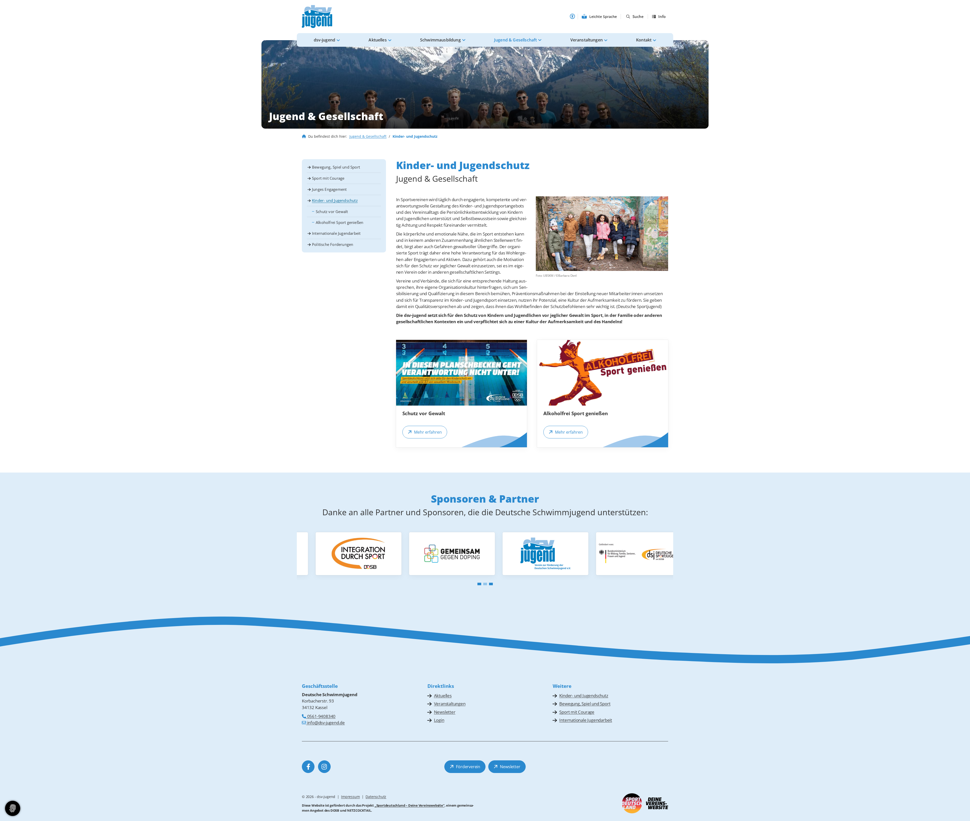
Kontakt (643, 40)
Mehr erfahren (428, 432)
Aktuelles (377, 40)
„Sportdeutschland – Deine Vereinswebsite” (410, 805)
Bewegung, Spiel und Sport (336, 167)
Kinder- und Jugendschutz (335, 200)
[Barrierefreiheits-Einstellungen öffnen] (572, 16)
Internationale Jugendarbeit (336, 233)
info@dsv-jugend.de (325, 722)
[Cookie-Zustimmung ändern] (12, 808)
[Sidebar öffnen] (659, 16)
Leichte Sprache (603, 16)
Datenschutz (376, 796)
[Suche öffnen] (635, 16)
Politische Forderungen (332, 244)
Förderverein (468, 766)
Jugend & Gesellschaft (515, 40)
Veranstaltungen (586, 40)
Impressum (350, 796)
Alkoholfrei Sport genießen (339, 222)
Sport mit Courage (328, 178)
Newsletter (444, 712)
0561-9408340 (320, 716)
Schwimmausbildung (440, 40)
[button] (479, 584)
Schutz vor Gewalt (332, 211)
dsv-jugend (324, 40)
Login (439, 720)
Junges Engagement (329, 189)
